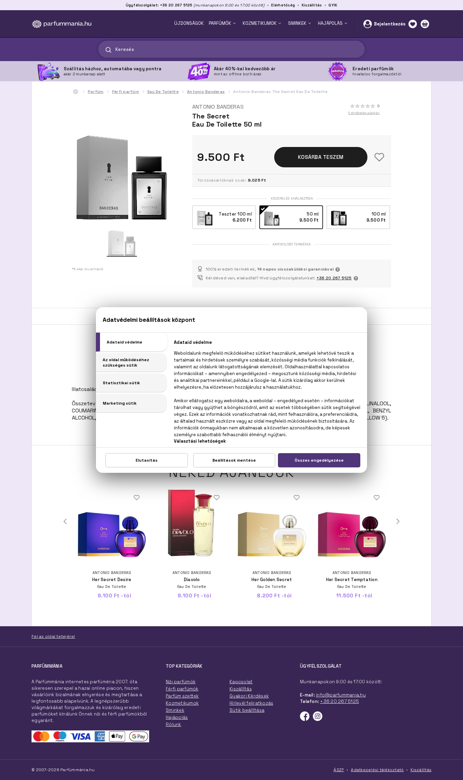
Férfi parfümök (182, 689)
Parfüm (96, 91)
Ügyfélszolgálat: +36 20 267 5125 (159, 5)
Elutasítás (147, 460)
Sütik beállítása (246, 710)
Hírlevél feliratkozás (251, 703)
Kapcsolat (241, 682)
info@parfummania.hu (341, 695)
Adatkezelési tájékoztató (377, 770)
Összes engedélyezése (319, 460)
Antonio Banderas (206, 91)
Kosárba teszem (321, 157)
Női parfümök (181, 682)
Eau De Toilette (163, 91)
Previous (65, 521)
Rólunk (173, 724)
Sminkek (175, 710)
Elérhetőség (283, 5)
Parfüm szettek (182, 696)
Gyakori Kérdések (249, 696)
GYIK (332, 5)
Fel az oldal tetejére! (53, 636)
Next (398, 521)
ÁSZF (339, 770)
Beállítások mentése (234, 460)
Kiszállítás (312, 5)
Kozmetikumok (182, 703)
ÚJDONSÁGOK (189, 23)
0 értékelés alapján (364, 113)
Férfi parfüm (125, 91)
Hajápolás (177, 717)
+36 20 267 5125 (334, 278)
